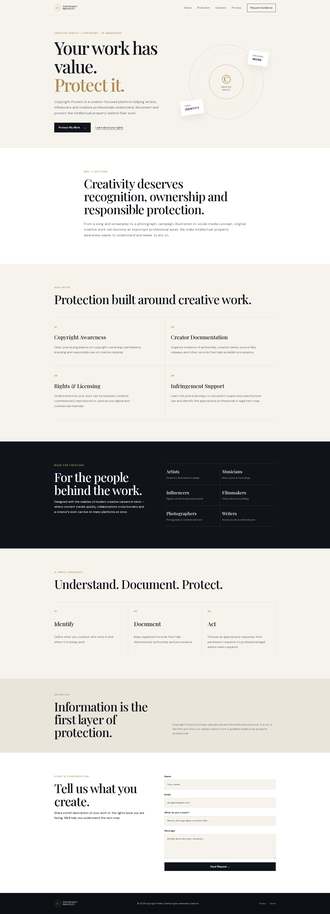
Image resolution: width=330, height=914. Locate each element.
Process (236, 7)
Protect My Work (72, 127)
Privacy (262, 903)
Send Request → (220, 866)
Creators (220, 7)
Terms (273, 903)
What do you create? (176, 812)
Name (167, 776)
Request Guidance (261, 7)
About (188, 7)
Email (167, 794)
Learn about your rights (109, 127)
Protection (203, 7)
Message (169, 830)
